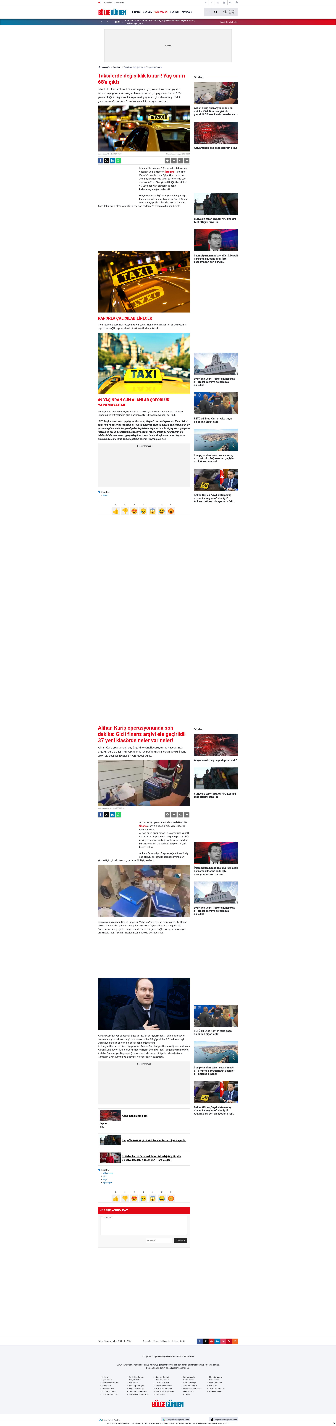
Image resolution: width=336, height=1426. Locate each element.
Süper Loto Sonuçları (190, 1386)
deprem (104, 1123)
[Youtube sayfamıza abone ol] (211, 1341)
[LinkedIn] (112, 160)
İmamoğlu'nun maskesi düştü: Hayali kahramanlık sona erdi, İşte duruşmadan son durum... (160, 22)
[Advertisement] (117, 183)
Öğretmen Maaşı (215, 1391)
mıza (193, 1423)
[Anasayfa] (99, 3)
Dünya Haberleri (134, 1380)
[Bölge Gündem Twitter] (205, 2)
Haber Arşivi (119, 3)
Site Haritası (160, 1394)
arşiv (105, 1179)
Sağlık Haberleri (188, 1380)
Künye (155, 1341)
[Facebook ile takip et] (200, 1341)
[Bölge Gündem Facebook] (211, 2)
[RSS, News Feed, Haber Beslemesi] (235, 1341)
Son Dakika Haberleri (136, 1377)
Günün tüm (229, 22)
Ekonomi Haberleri (162, 1377)
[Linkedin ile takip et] (217, 1341)
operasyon (107, 1182)
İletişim (175, 1341)
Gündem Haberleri (189, 1377)
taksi (105, 495)
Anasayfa (105, 67)
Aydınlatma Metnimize (207, 1423)
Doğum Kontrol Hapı (136, 1388)
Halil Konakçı (133, 1383)
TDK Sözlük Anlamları (164, 1388)
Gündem (174, 11)
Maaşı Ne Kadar (188, 1391)
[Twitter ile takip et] (206, 1341)
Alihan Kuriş (108, 1173)
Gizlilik (182, 1341)
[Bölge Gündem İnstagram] (218, 2)
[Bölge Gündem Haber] (112, 11)
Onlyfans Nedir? (108, 1388)
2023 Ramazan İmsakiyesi (139, 1394)
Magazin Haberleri (215, 1377)
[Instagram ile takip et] (223, 1341)
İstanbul (169, 171)
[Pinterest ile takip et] (229, 1341)
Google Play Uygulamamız (178, 1420)
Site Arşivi (186, 1394)
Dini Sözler (213, 1386)
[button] (174, 160)
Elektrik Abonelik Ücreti (111, 1383)
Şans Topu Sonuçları (136, 1386)
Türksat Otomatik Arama (138, 1391)
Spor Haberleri (107, 1380)
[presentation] (101, 22)
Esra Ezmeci (107, 1386)
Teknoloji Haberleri (162, 1380)
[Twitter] (106, 160)
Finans (136, 11)
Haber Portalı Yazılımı (111, 1420)
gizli (104, 1176)
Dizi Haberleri (214, 1380)
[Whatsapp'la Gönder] (118, 160)
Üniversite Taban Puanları (192, 1388)
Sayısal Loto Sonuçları (164, 1386)
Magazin (187, 11)
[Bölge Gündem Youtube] (224, 2)
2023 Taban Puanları (216, 1388)
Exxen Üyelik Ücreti (162, 1383)
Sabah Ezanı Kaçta (189, 1383)
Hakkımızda (165, 1341)
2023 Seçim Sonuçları (110, 1394)
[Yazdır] (167, 160)
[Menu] (208, 12)
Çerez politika (185, 1423)
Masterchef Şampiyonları (165, 1391)
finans (143, 825)
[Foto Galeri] (236, 2)
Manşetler (108, 3)
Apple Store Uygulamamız (226, 1420)
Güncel (147, 11)
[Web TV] (230, 2)
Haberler (105, 1377)
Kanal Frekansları (215, 1383)
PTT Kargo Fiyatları (109, 1391)
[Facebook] (100, 160)
